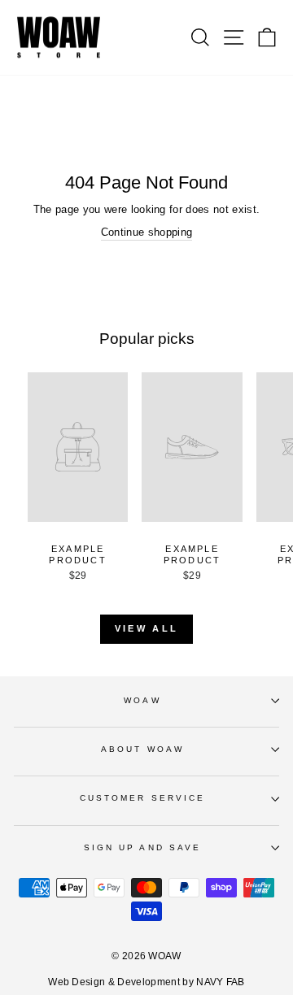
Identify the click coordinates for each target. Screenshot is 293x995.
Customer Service (142, 797)
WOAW (142, 700)
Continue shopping (146, 232)
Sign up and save (142, 847)
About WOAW (142, 749)
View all (146, 628)
